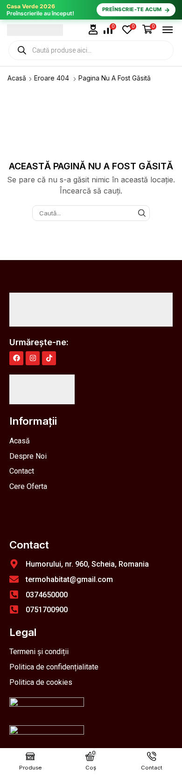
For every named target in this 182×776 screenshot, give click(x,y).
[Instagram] (33, 358)
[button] (93, 29)
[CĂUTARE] (142, 213)
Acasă (16, 78)
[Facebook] (16, 358)
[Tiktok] (49, 358)
